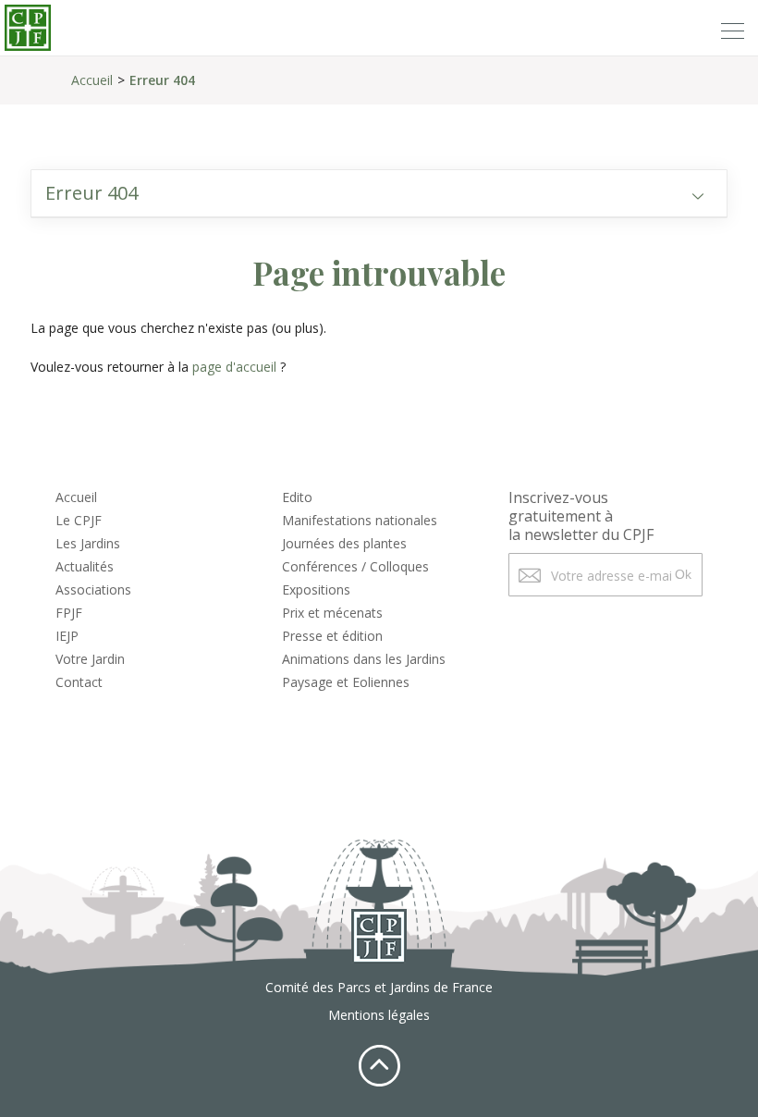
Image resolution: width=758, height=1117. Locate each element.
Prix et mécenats (332, 612)
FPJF (68, 612)
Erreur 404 (162, 80)
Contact (79, 682)
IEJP (67, 635)
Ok (683, 574)
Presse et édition (332, 635)
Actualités (84, 566)
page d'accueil (234, 366)
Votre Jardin (90, 659)
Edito (297, 497)
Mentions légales (379, 1015)
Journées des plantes (344, 543)
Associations (93, 589)
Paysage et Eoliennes (346, 682)
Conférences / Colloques (355, 566)
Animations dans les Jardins (364, 659)
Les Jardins (87, 543)
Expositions (316, 589)
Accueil (92, 80)
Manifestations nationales (359, 520)
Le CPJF (78, 520)
